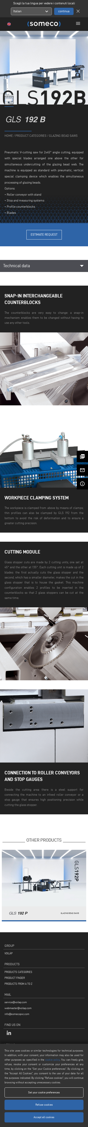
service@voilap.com (16, 1002)
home (9, 135)
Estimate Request (44, 234)
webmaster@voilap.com (18, 1008)
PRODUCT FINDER (15, 977)
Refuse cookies (44, 1104)
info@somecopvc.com (17, 1013)
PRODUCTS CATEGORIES (18, 971)
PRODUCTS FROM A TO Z (18, 983)
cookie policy (52, 1059)
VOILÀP (9, 953)
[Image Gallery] (9, 104)
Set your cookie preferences (44, 1092)
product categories (30, 135)
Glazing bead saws (63, 135)
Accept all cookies (44, 1117)
